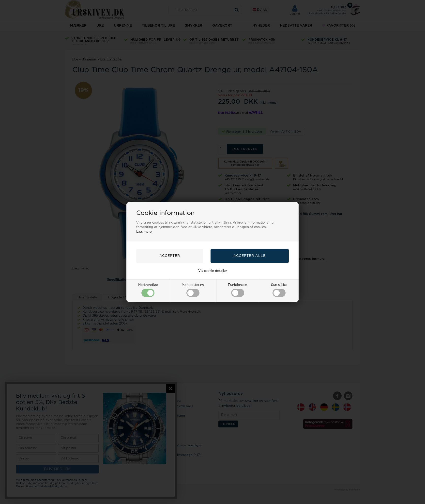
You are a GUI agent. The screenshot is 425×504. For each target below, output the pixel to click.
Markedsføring (193, 285)
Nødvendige (148, 285)
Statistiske (279, 285)
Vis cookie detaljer (212, 271)
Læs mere (144, 231)
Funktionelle (237, 285)
